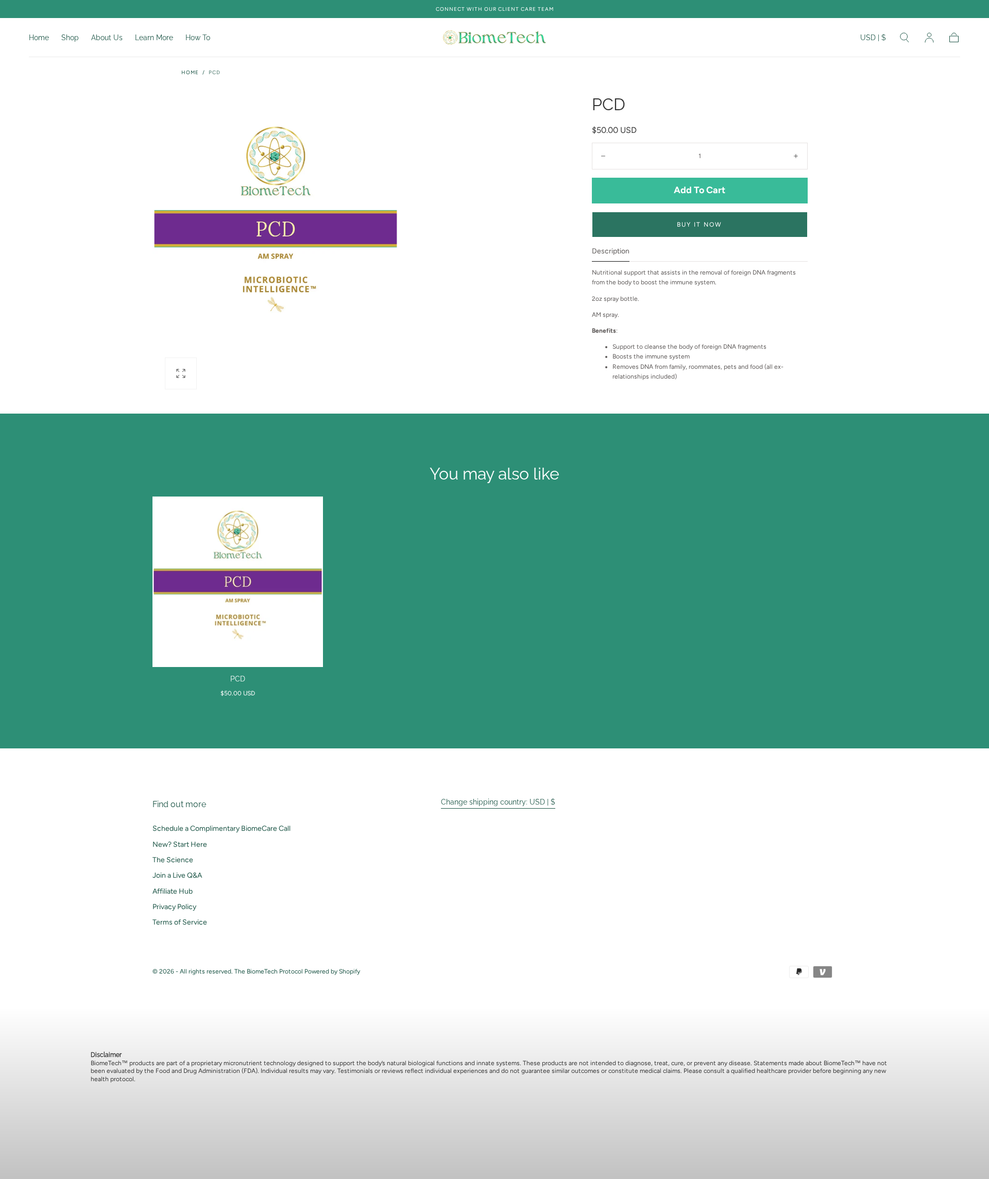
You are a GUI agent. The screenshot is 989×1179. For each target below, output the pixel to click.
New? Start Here (179, 844)
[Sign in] (929, 37)
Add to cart (699, 190)
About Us (107, 37)
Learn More (154, 37)
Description (610, 251)
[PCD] (237, 582)
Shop (70, 37)
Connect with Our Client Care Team (495, 9)
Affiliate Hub (172, 891)
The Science (172, 860)
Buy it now (699, 224)
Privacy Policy (174, 906)
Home (39, 37)
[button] (873, 39)
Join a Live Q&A (177, 875)
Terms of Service (179, 922)
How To (197, 37)
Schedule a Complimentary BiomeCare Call (221, 828)
